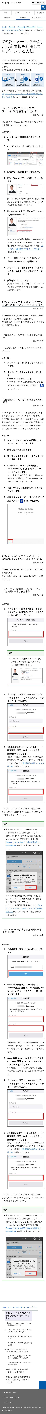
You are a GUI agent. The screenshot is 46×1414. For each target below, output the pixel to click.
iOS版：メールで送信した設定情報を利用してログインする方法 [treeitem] (18, 1315)
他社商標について (10, 1392)
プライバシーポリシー (12, 1397)
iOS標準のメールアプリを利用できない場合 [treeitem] (20, 1344)
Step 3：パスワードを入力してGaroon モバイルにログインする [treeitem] (17, 1350)
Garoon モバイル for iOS (26, 27)
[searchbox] (21, 7)
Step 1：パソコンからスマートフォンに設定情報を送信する (24, 908)
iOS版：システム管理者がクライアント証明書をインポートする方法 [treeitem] (18, 1379)
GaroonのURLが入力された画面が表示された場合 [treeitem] (19, 1364)
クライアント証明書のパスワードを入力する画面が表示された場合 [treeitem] (19, 1357)
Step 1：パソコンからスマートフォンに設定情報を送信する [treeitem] (19, 1324)
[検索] (43, 7)
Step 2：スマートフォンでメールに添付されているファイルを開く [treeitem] (19, 1331)
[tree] (20, 1348)
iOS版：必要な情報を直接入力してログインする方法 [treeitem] (18, 1370)
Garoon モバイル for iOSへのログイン (20, 1307)
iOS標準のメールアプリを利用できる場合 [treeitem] (20, 1337)
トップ (4, 27)
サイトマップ (8, 1402)
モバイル (12, 27)
